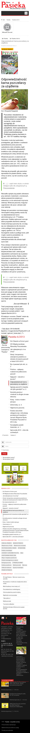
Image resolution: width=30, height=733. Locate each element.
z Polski (11, 687)
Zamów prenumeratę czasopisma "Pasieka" (5, 348)
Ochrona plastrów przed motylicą (11, 592)
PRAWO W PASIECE (7, 570)
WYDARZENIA (21, 548)
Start (4, 19)
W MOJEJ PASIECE (7, 49)
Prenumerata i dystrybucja (9, 724)
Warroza (24, 565)
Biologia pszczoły (6, 562)
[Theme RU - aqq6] (13, 5)
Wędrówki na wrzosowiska (10, 595)
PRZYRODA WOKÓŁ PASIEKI (9, 548)
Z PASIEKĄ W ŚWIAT (17, 562)
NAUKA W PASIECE (18, 543)
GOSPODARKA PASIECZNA (9, 555)
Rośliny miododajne (7, 550)
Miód (21, 553)
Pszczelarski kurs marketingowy (11, 589)
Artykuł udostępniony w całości (10, 560)
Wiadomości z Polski (7, 545)
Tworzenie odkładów (8, 604)
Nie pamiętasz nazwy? (9, 457)
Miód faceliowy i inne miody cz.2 (11, 586)
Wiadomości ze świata (20, 545)
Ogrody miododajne (18, 567)
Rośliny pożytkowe (6, 565)
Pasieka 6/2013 (15, 19)
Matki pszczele (17, 565)
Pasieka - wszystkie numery (12, 722)
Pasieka (8, 19)
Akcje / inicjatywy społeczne (9, 557)
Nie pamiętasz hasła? (8, 459)
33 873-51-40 (6, 643)
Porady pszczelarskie (7, 730)
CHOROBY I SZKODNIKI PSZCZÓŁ (10, 553)
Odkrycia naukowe (6, 567)
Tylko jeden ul (6, 598)
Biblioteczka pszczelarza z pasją (10, 727)
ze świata (12, 697)
